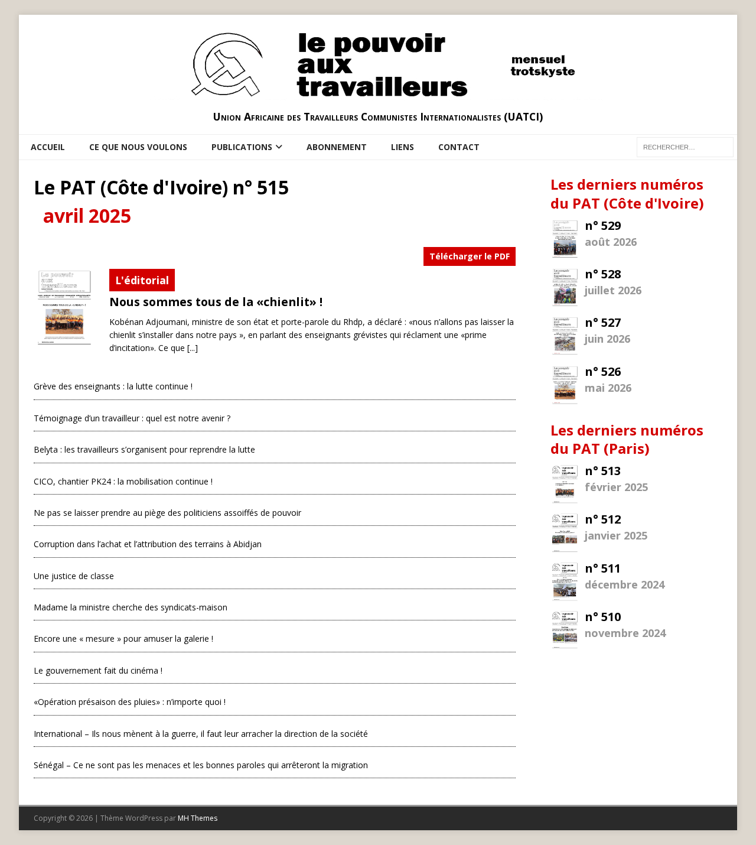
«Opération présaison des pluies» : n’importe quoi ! (130, 701)
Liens (402, 146)
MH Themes (197, 818)
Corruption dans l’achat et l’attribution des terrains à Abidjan (148, 544)
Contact (459, 146)
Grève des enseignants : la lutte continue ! (113, 386)
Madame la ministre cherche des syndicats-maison (130, 607)
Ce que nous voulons (138, 146)
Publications (241, 146)
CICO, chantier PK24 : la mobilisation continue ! (123, 481)
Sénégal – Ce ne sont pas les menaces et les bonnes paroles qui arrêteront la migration (201, 765)
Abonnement (337, 146)
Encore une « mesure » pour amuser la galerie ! (123, 638)
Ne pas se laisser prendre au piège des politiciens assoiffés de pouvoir (167, 512)
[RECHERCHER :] (685, 146)
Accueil (48, 146)
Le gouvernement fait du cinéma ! (98, 670)
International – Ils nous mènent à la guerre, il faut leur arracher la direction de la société (201, 733)
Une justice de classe (74, 575)
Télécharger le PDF (469, 256)
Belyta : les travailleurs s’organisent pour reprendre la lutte (144, 449)
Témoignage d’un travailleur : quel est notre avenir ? (132, 418)
